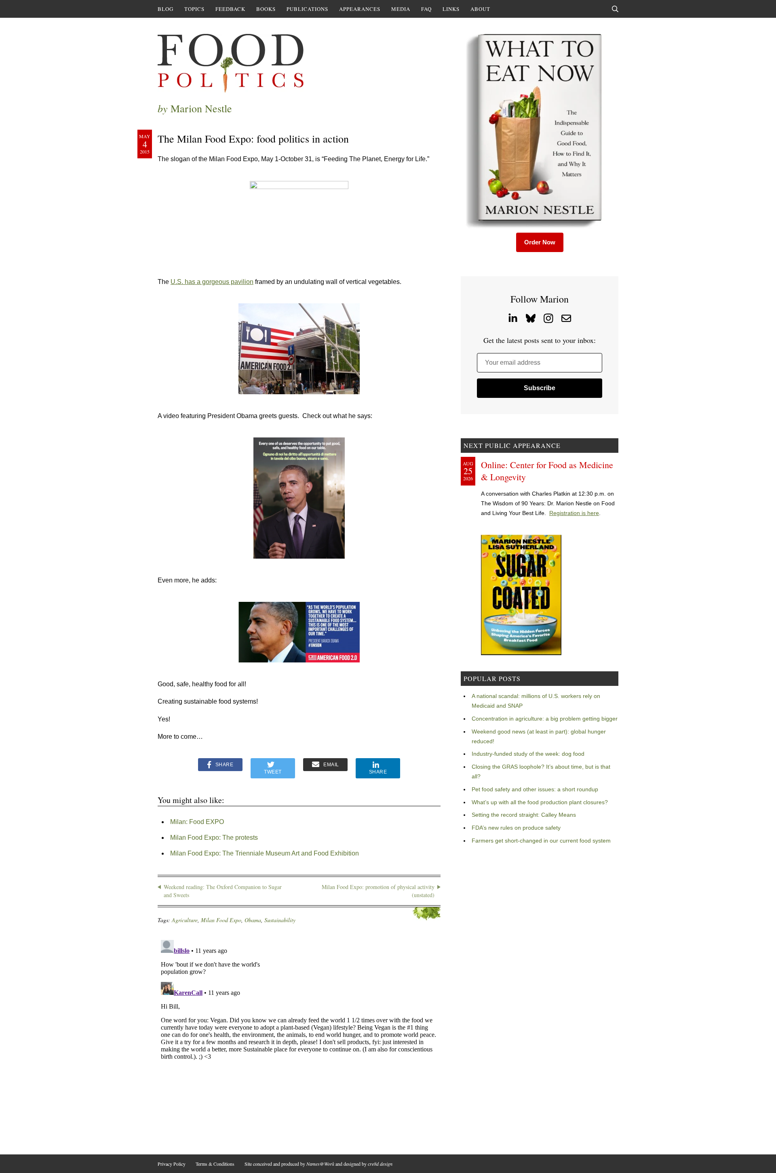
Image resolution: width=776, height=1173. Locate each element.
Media (400, 9)
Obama (253, 920)
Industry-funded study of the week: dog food (528, 753)
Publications (307, 9)
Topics (194, 9)
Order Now (539, 242)
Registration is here (574, 513)
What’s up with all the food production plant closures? (540, 802)
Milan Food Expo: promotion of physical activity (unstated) (378, 891)
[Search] (615, 9)
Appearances (359, 9)
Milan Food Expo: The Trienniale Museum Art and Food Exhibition (264, 853)
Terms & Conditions (215, 1163)
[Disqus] (299, 1038)
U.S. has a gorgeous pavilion (212, 281)
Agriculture (185, 920)
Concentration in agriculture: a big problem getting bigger (545, 718)
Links (451, 9)
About (480, 9)
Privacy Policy (172, 1163)
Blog (165, 9)
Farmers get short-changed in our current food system (541, 840)
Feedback (230, 9)
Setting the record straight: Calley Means (524, 814)
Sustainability (279, 920)
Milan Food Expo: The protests (214, 837)
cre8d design (380, 1163)
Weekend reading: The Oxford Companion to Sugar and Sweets (223, 891)
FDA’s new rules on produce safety (516, 827)
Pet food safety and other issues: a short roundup (535, 789)
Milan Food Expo (221, 920)
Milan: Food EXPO (197, 821)
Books (266, 9)
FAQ (426, 9)
